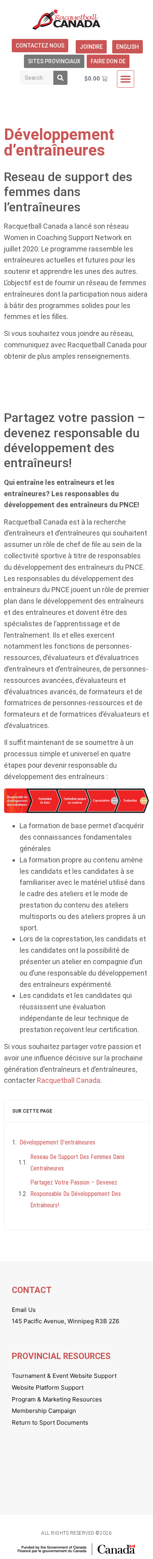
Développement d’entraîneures (57, 1142)
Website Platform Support (48, 1387)
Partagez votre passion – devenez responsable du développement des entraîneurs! (75, 1194)
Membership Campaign (44, 1410)
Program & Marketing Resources (57, 1399)
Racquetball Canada (68, 1080)
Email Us (24, 1309)
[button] (125, 79)
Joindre (91, 47)
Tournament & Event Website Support (64, 1375)
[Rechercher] (60, 78)
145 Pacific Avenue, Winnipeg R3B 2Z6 (65, 1321)
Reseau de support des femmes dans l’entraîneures (77, 1162)
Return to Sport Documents (50, 1422)
